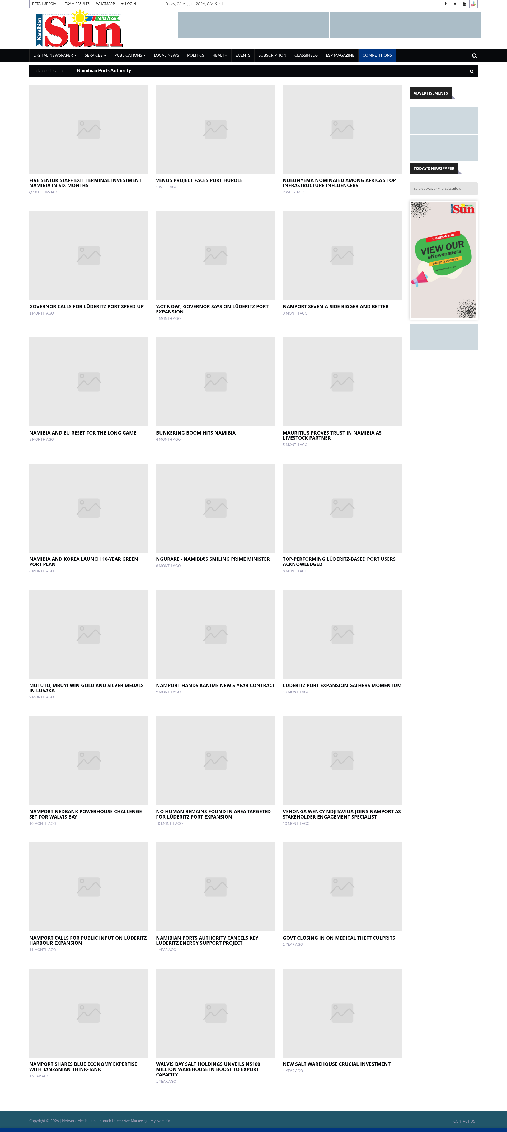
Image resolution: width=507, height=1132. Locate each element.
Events (243, 56)
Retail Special (45, 4)
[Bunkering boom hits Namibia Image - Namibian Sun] (215, 381)
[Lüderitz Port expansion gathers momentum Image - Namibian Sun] (342, 634)
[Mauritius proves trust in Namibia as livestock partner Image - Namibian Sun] (342, 381)
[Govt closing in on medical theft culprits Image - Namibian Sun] (342, 886)
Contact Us (464, 1121)
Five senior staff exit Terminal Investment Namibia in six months (85, 183)
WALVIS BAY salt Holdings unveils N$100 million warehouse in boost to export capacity (208, 1069)
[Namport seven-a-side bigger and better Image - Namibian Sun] (342, 255)
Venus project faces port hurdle (199, 180)
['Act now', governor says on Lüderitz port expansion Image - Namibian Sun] (215, 255)
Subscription (272, 56)
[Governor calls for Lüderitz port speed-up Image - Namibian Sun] (88, 255)
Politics (195, 56)
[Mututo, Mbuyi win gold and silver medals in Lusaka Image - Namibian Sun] (88, 634)
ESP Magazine (340, 56)
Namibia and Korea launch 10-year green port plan (83, 561)
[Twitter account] (455, 4)
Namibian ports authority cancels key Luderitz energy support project (207, 940)
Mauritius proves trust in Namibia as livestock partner (332, 435)
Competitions (377, 56)
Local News (166, 56)
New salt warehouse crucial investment (337, 1064)
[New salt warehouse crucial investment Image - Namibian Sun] (342, 1013)
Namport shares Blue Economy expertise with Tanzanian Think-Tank (83, 1066)
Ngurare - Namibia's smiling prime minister (213, 559)
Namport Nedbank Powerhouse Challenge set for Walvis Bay (85, 814)
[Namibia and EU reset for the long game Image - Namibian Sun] (88, 381)
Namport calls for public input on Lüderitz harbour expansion (88, 940)
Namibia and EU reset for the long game (82, 433)
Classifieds (306, 56)
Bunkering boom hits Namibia (196, 433)
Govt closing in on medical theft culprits (339, 938)
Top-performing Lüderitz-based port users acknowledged (339, 561)
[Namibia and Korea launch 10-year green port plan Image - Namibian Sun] (88, 508)
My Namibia (160, 1121)
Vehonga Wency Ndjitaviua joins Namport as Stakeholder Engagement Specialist (342, 814)
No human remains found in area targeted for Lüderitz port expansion (213, 814)
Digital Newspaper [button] (54, 56)
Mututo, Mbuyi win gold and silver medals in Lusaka (86, 688)
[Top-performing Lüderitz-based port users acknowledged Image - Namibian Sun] (342, 508)
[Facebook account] (446, 4)
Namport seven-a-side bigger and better (336, 306)
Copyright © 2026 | (45, 1121)
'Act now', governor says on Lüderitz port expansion (212, 309)
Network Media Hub (79, 1121)
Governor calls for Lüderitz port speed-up (86, 306)
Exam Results (77, 4)
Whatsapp (105, 4)
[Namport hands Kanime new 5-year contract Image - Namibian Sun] (215, 634)
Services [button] (94, 56)
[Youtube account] (464, 4)
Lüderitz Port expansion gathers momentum (342, 685)
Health (219, 56)
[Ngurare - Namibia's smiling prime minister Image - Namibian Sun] (215, 508)
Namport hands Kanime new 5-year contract (215, 685)
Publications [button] (128, 56)
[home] (101, 28)
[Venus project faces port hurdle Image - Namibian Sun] (215, 129)
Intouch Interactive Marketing (122, 1121)
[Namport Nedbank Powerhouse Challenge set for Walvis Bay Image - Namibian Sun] (88, 760)
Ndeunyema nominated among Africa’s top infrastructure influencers (339, 183)
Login (130, 4)
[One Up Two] (473, 4)
